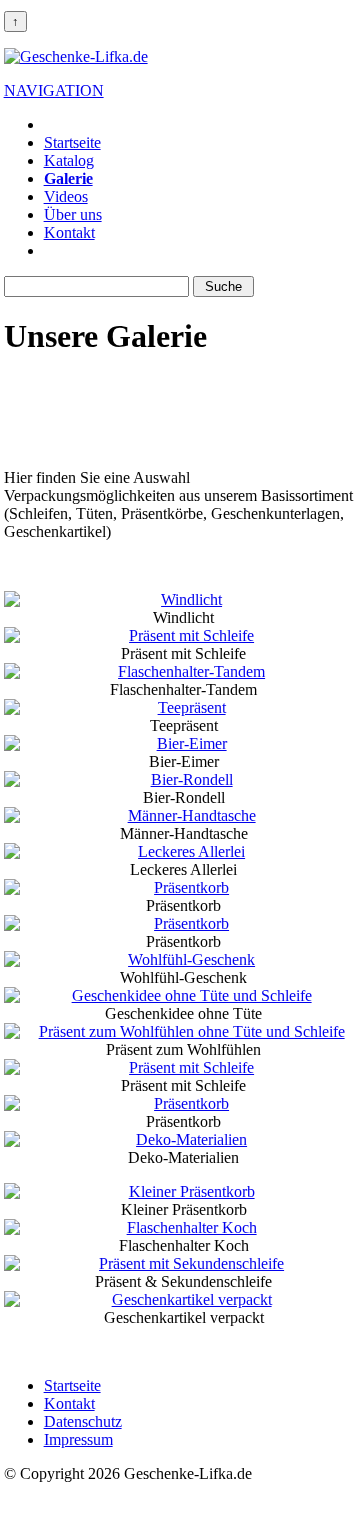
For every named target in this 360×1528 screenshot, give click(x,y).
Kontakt (69, 232)
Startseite (72, 142)
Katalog (69, 160)
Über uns (73, 214)
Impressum (78, 1439)
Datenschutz (83, 1421)
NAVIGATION (54, 90)
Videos (66, 196)
